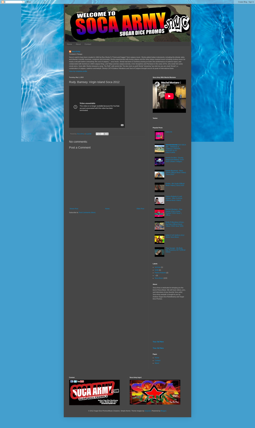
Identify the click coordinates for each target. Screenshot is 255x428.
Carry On (169, 132)
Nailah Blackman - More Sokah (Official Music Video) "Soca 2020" (176, 172)
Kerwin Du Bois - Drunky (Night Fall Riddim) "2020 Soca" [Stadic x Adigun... (175, 159)
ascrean (158, 267)
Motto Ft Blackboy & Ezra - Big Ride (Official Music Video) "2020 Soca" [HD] (175, 224)
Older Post (140, 209)
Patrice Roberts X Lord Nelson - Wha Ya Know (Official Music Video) (174, 198)
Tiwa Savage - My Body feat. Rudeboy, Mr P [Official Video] (175, 250)
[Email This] (97, 134)
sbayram (148, 411)
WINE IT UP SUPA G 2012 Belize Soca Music (175, 236)
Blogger (163, 411)
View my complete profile (78, 71)
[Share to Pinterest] (107, 134)
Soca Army (76, 51)
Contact (88, 44)
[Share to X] (102, 134)
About (78, 44)
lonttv (157, 270)
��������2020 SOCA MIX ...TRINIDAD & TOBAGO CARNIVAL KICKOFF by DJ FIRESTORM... (176, 148)
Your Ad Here (158, 342)
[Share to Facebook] (104, 134)
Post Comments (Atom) (87, 212)
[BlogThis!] (99, 134)
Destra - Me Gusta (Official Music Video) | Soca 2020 (175, 184)
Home (69, 44)
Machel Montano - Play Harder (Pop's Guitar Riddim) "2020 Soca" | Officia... (174, 212)
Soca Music (159, 278)
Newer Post (74, 209)
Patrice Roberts (160, 273)
